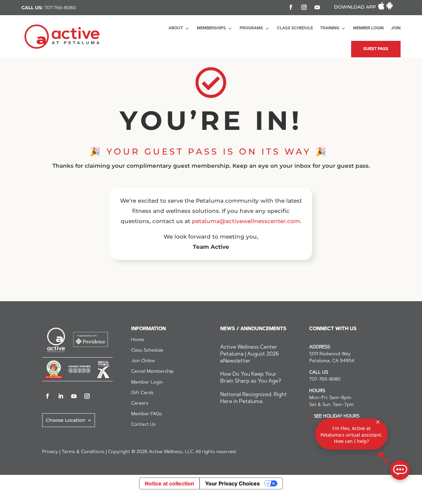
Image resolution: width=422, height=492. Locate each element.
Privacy (50, 452)
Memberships (211, 28)
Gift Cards (142, 393)
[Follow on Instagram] (304, 7)
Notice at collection (169, 483)
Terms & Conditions (83, 452)
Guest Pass (375, 49)
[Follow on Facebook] (291, 7)
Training (329, 28)
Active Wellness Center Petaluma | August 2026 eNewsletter (249, 354)
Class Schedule (295, 28)
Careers (139, 403)
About (175, 28)
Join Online (143, 361)
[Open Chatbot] (400, 470)
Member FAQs (146, 414)
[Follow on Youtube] (317, 7)
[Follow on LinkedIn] (60, 396)
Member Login (368, 28)
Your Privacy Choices (232, 483)
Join (396, 28)
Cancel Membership (152, 371)
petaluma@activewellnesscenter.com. (246, 221)
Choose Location (65, 419)
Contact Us (143, 424)
